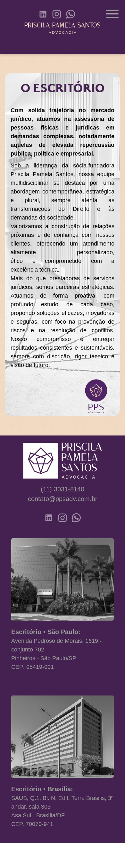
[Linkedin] (42, 14)
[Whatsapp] (70, 14)
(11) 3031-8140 (62, 489)
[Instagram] (56, 14)
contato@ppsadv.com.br (62, 498)
